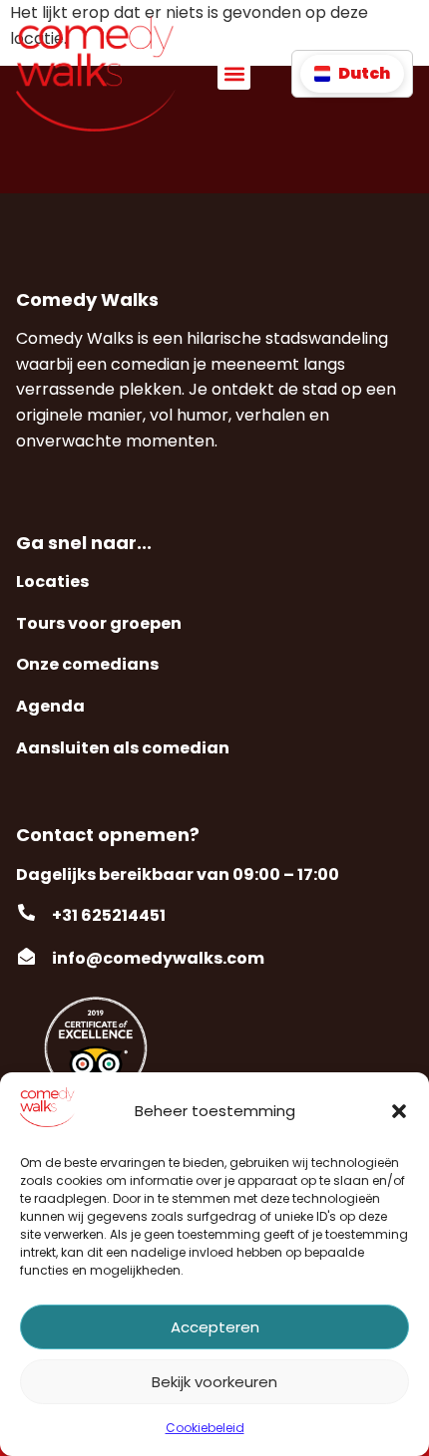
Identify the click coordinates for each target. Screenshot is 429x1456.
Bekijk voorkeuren (214, 1381)
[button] (399, 1111)
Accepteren (215, 1326)
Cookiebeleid (205, 1427)
